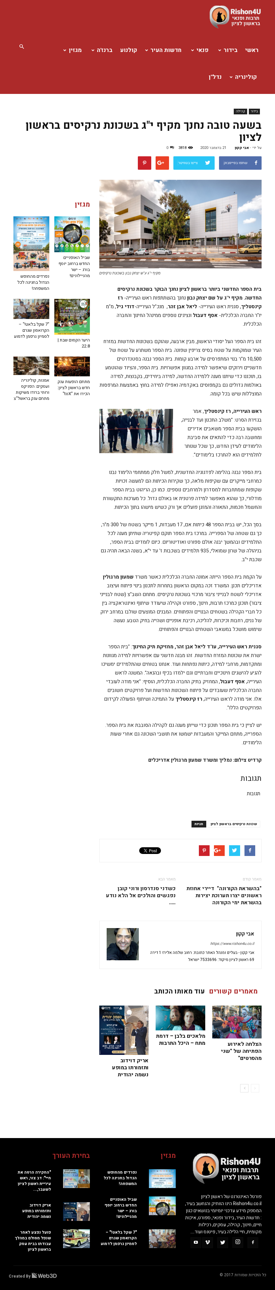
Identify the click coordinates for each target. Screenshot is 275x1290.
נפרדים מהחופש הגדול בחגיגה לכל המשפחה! (33, 282)
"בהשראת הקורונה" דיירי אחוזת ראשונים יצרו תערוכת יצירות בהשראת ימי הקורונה (224, 895)
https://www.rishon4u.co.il (232, 944)
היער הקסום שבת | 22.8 (74, 343)
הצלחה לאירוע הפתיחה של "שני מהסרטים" (241, 1051)
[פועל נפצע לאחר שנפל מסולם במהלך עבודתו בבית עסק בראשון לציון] (76, 1238)
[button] (21, 47)
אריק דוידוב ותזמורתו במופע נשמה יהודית (130, 1068)
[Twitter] (222, 1242)
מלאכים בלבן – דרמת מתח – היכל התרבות (180, 1039)
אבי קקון (242, 148)
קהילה (240, 111)
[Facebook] (253, 1242)
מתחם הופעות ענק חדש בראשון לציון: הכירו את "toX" (73, 387)
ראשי (252, 50)
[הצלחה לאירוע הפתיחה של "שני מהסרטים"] (237, 1022)
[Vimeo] (207, 1242)
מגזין (75, 50)
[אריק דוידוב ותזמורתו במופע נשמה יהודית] (124, 1030)
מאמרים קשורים (233, 991)
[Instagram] (237, 1242)
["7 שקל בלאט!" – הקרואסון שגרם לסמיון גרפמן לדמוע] (31, 309)
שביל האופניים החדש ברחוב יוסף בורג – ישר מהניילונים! (74, 266)
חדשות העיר (166, 50)
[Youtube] (195, 1242)
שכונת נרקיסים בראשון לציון (234, 824)
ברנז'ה (104, 50)
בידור (230, 50)
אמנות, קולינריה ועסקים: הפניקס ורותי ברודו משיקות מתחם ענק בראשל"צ (31, 389)
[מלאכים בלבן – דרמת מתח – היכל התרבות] (180, 1018)
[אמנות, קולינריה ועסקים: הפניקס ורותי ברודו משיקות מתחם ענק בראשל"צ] (31, 366)
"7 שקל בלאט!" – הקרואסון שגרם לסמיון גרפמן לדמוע (31, 330)
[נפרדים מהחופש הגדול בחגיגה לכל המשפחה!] (31, 243)
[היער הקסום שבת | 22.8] (72, 317)
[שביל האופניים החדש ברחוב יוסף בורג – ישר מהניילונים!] (72, 234)
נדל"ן (215, 77)
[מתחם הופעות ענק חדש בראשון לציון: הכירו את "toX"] (72, 366)
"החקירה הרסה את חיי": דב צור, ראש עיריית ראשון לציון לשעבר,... (34, 1180)
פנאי (203, 50)
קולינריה (246, 77)
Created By (20, 1276)
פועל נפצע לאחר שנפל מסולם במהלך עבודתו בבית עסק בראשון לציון (33, 1240)
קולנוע (128, 50)
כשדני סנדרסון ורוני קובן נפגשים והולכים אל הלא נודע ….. (141, 895)
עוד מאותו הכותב (179, 991)
